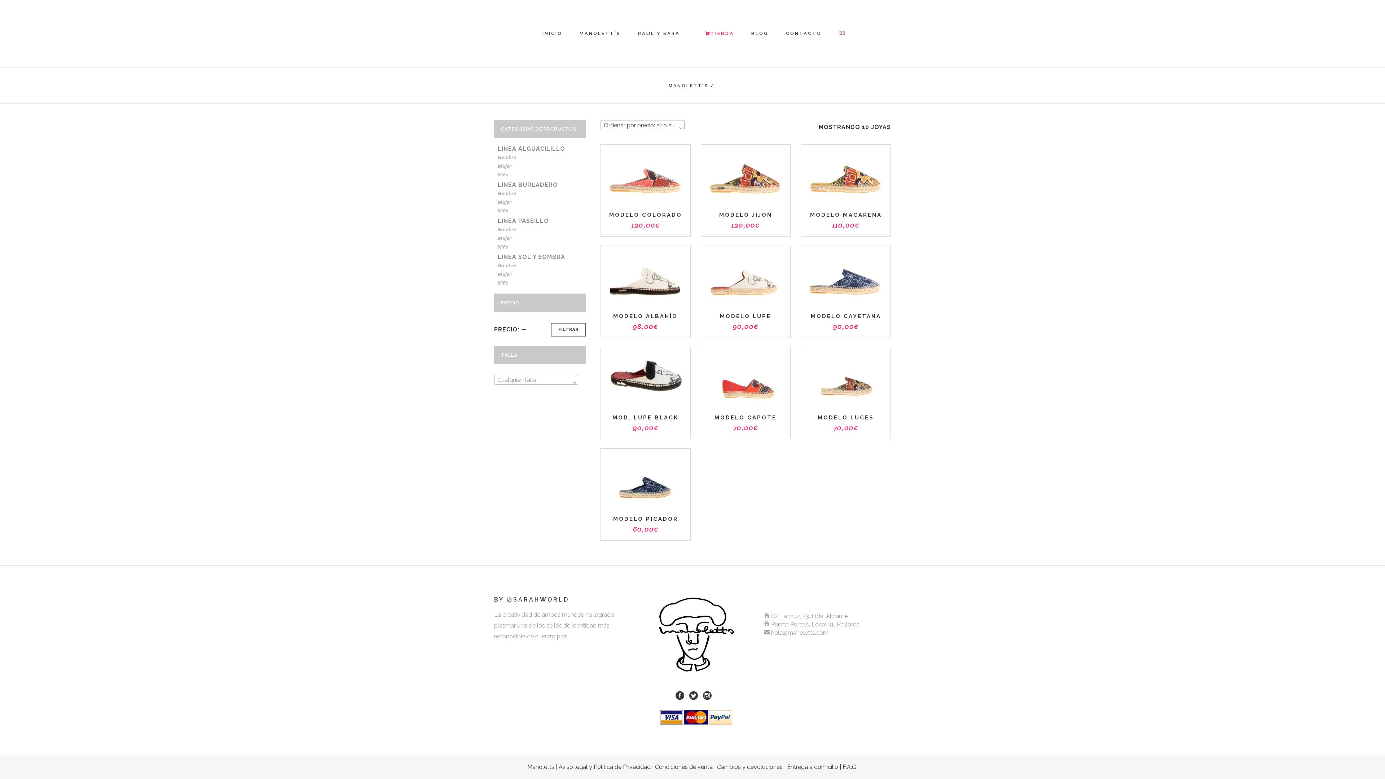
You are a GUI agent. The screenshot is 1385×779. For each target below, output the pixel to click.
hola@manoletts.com (799, 632)
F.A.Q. (850, 766)
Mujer (504, 166)
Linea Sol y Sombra (531, 257)
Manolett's (688, 85)
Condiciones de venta (684, 766)
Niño (503, 174)
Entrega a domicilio (812, 766)
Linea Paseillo (523, 220)
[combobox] (536, 380)
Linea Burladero (528, 184)
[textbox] (536, 380)
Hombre (507, 157)
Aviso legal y (605, 766)
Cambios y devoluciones (750, 766)
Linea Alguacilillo (531, 148)
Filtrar (568, 329)
